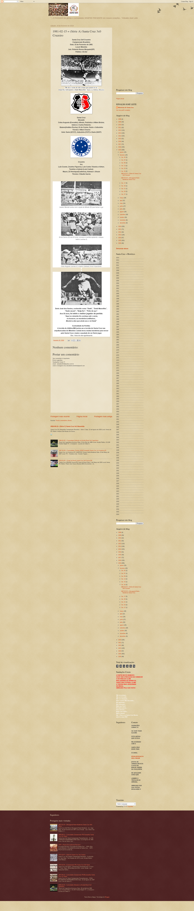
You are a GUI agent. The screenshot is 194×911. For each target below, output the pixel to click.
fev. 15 (123, 168)
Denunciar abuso (122, 248)
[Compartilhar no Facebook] (78, 340)
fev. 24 (123, 191)
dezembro (123, 223)
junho (121, 206)
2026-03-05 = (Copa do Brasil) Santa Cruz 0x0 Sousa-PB (75, 460)
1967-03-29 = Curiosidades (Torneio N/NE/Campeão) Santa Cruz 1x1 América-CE (82, 450)
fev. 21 (123, 188)
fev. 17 (123, 183)
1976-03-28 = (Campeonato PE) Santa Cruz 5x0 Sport (74, 865)
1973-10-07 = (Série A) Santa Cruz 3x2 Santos (71, 854)
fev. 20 (123, 186)
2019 (120, 150)
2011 (120, 127)
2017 (120, 144)
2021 (120, 229)
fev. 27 (123, 194)
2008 (120, 119)
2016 (120, 141)
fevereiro (122, 155)
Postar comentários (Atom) (64, 420)
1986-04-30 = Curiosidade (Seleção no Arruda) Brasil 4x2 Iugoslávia (78, 440)
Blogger (107, 897)
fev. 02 (123, 157)
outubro (122, 217)
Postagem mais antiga (103, 416)
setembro (123, 214)
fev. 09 (123, 163)
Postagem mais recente (60, 416)
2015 (120, 138)
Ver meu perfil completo (123, 110)
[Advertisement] (129, 55)
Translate (130, 806)
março (122, 198)
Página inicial (82, 416)
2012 (120, 130)
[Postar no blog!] (74, 340)
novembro (123, 220)
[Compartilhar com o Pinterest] (80, 340)
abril (121, 200)
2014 (120, 136)
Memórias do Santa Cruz (126, 107)
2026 (120, 243)
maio (121, 203)
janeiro (122, 152)
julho (121, 209)
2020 (120, 226)
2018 (120, 147)
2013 (120, 133)
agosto (122, 211)
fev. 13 (123, 165)
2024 (120, 237)
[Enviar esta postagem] (68, 340)
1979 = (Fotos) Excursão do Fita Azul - (69, 845)
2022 (120, 232)
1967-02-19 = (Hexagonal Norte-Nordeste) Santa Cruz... (130, 178)
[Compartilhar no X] (76, 340)
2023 (120, 235)
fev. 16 (123, 171)
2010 (120, 124)
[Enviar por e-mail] (72, 340)
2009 (120, 122)
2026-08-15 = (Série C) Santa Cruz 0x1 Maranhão (67, 426)
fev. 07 (123, 160)
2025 (120, 240)
